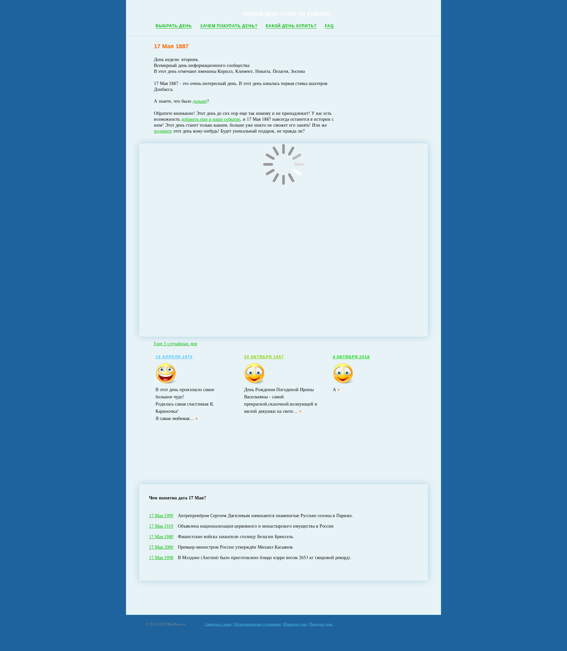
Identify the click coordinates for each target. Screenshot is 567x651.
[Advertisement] (283, 598)
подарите (163, 131)
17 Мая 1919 (161, 526)
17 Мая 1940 (161, 536)
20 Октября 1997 (264, 357)
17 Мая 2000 (161, 547)
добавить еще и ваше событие (210, 119)
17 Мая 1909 (161, 515)
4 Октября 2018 (351, 357)
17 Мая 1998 (161, 557)
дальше (200, 101)
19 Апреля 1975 (174, 357)
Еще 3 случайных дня (175, 343)
